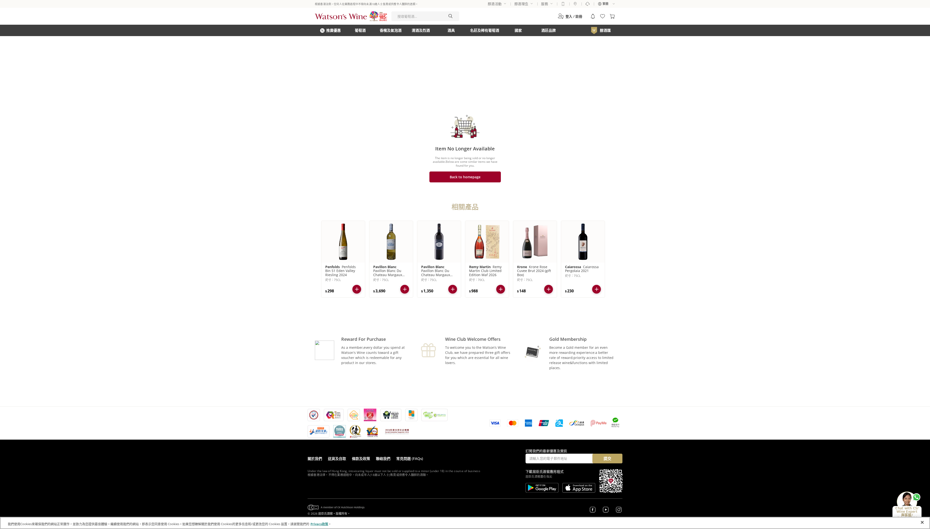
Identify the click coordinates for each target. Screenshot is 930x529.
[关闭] (922, 522)
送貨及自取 (337, 458)
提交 (607, 458)
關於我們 (315, 458)
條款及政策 (361, 458)
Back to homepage (465, 177)
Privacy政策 (319, 524)
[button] (570, 16)
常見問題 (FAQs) (409, 458)
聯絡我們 (383, 458)
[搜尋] (450, 16)
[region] (465, 523)
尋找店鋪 (575, 4)
